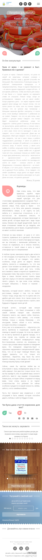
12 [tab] (35, 479)
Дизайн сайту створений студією (16, 553)
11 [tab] (33, 479)
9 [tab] (30, 439)
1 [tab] (10, 439)
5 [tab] (20, 439)
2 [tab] (13, 439)
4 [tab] (18, 439)
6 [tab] (23, 439)
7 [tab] (25, 439)
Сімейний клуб (7, 4)
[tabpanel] (21, 35)
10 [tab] (33, 439)
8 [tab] (28, 439)
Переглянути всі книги (21, 486)
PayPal (17, 520)
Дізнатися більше (8, 520)
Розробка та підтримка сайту (15, 556)
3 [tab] (15, 439)
